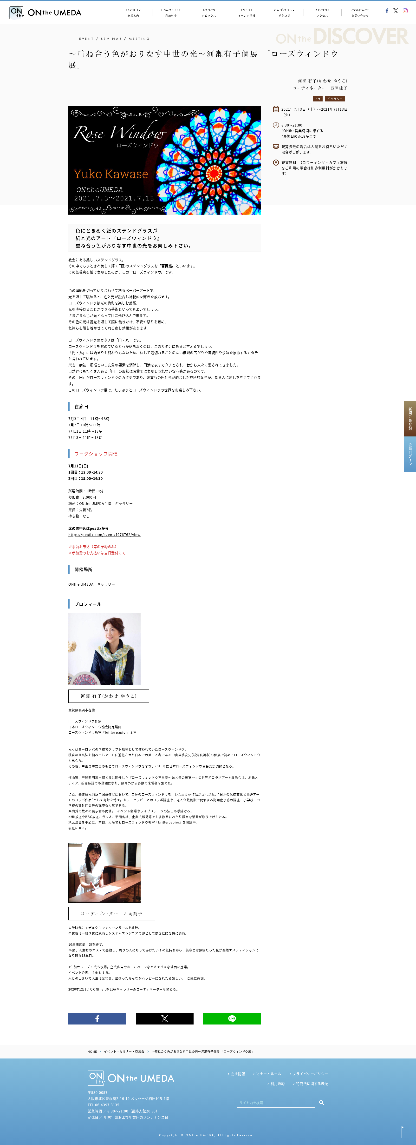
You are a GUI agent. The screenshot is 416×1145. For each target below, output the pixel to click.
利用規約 (278, 1083)
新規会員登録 (410, 418)
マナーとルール (268, 1073)
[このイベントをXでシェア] (165, 1018)
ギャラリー (335, 99)
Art (318, 99)
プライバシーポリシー (310, 1073)
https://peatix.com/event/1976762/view (104, 534)
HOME (92, 1051)
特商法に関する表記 (312, 1083)
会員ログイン (410, 454)
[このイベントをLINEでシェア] (232, 1018)
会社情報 (238, 1073)
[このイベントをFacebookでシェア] (97, 1018)
